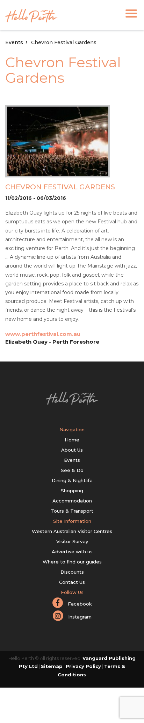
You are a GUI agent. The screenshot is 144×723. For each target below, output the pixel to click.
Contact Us (72, 582)
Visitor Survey (72, 541)
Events (14, 42)
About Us (72, 450)
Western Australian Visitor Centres (72, 531)
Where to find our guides (72, 562)
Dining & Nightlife (72, 480)
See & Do (72, 470)
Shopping (72, 490)
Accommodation (72, 501)
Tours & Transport (72, 511)
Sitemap (52, 666)
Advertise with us (72, 551)
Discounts (72, 572)
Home (72, 439)
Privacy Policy (83, 666)
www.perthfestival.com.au (42, 334)
